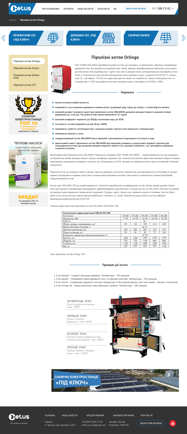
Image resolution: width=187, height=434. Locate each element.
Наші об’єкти (85, 8)
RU (115, 8)
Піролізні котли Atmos (26, 68)
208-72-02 (161, 8)
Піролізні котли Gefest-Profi (26, 76)
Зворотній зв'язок (136, 8)
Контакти (104, 8)
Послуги (68, 8)
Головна (50, 415)
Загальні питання (123, 415)
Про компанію (50, 8)
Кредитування (95, 415)
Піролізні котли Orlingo (26, 61)
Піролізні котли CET (24, 85)
